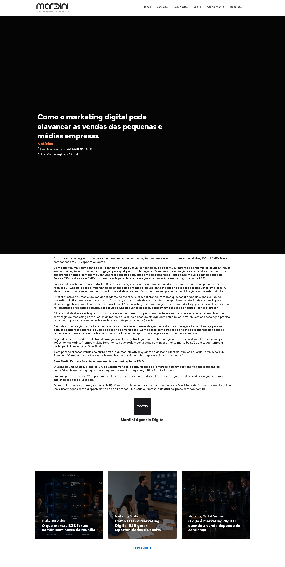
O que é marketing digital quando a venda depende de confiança (214, 525)
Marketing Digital (53, 520)
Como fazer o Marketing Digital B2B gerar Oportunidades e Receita (138, 525)
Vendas (218, 516)
